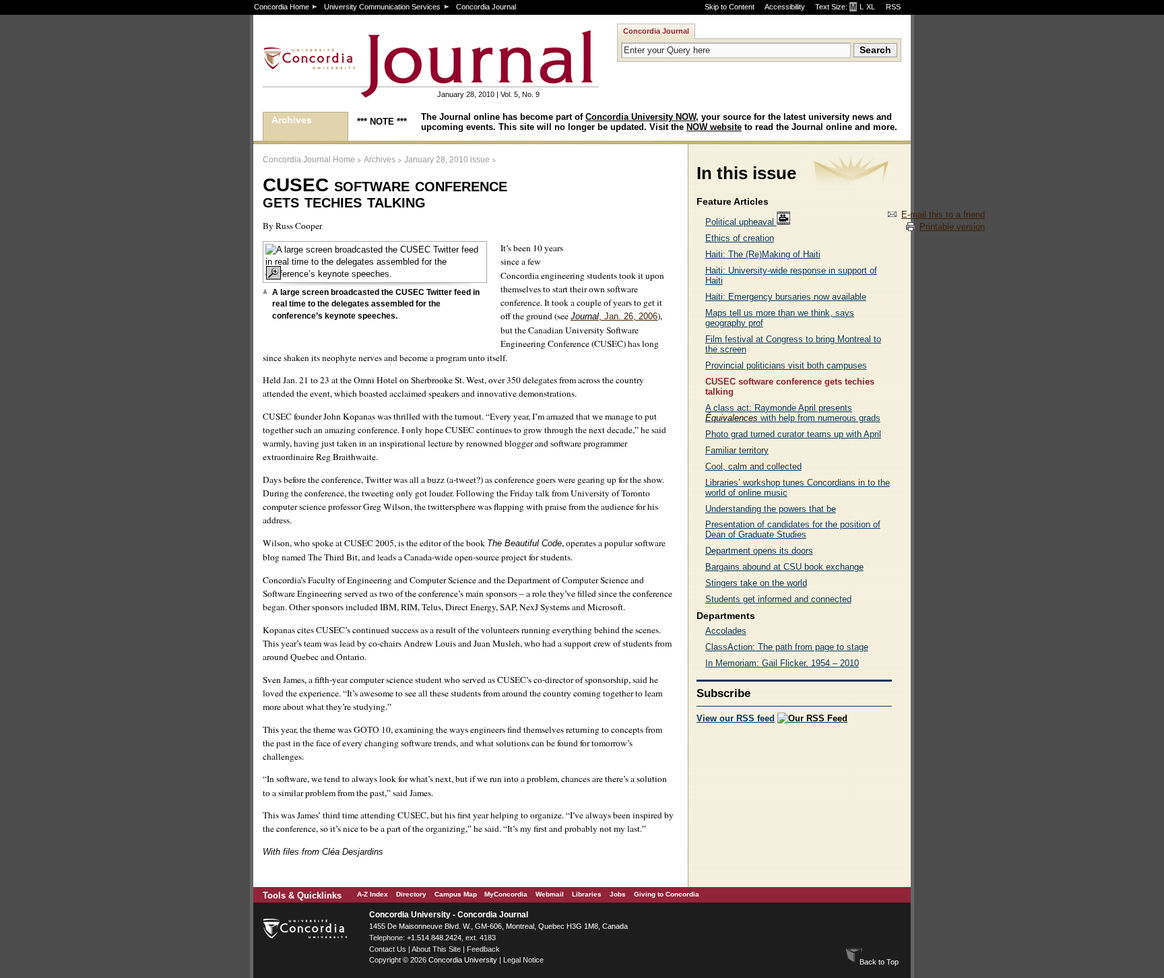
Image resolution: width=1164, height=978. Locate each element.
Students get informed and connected (778, 599)
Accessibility (785, 7)
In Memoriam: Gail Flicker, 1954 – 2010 (782, 663)
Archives (291, 120)
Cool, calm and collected (753, 466)
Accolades (725, 631)
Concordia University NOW (640, 117)
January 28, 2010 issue (447, 160)
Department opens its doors (759, 551)
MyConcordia (505, 894)
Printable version (952, 227)
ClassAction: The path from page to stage (786, 647)
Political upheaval (741, 222)
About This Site (436, 949)
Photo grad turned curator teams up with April (793, 434)
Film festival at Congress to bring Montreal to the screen (793, 344)
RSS (893, 7)
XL (870, 7)
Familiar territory (737, 450)
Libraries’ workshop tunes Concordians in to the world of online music (797, 488)
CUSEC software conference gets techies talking (789, 387)
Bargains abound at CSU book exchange (784, 567)
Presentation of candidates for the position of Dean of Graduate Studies (792, 529)
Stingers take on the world (756, 583)
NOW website (714, 127)
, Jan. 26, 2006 (614, 316)
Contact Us (387, 949)
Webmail (550, 894)
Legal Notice (523, 960)
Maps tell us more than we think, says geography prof (779, 318)
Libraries (587, 894)
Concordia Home (281, 7)
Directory (411, 894)
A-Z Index (372, 894)
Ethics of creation (739, 238)
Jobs (618, 894)
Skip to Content (729, 7)
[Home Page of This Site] (388, 92)
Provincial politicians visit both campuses (786, 365)
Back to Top (879, 962)
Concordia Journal (486, 7)
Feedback (483, 949)
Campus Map (455, 894)
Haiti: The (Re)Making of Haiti (762, 254)
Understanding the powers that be (770, 509)
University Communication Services (382, 7)
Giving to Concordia (666, 894)
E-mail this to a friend (943, 214)
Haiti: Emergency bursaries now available (785, 297)
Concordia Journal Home (309, 160)
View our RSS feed (736, 718)
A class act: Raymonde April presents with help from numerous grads (792, 413)
